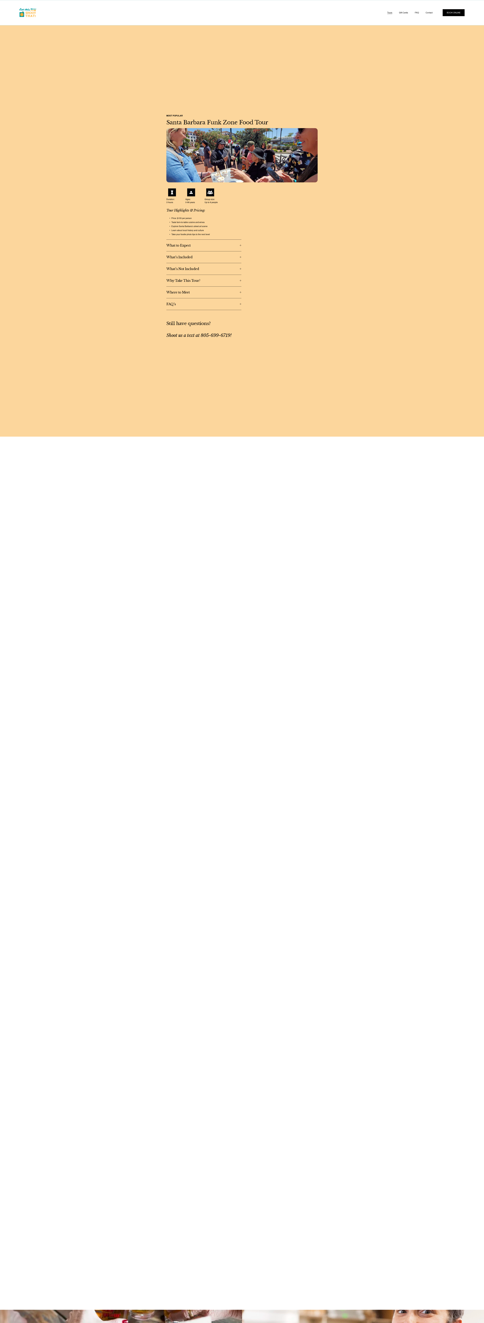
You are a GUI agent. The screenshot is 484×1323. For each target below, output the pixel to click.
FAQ (417, 12)
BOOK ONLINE (454, 13)
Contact (429, 12)
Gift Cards (403, 12)
